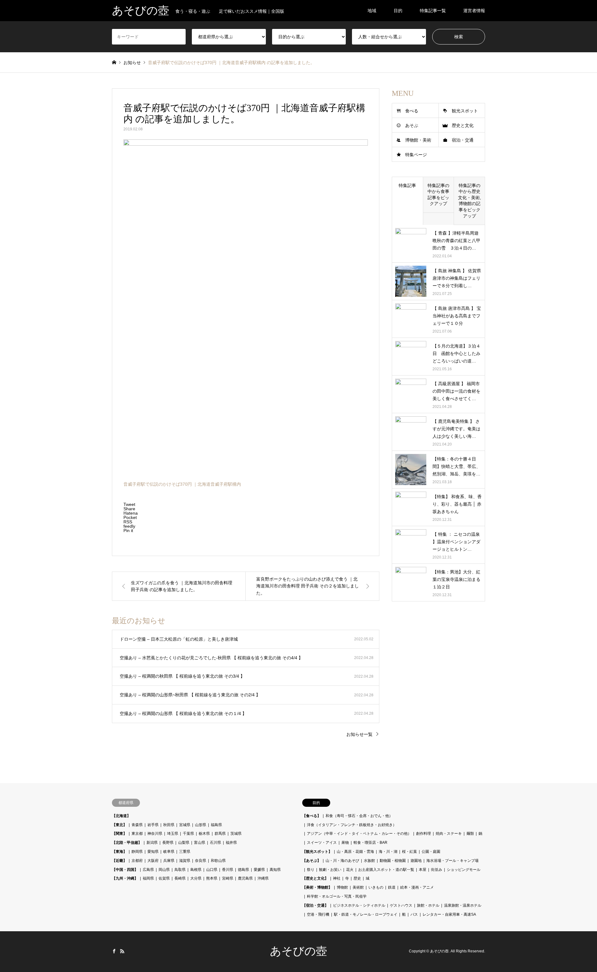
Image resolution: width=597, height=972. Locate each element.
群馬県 (220, 833)
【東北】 (119, 825)
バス (414, 914)
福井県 (231, 842)
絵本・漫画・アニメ (417, 887)
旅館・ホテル (428, 905)
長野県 (168, 842)
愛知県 (153, 851)
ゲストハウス (401, 905)
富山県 (199, 842)
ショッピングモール (463, 869)
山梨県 (183, 842)
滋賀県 (184, 860)
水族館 (369, 860)
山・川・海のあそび (342, 860)
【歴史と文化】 (315, 878)
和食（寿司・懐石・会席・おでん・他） (359, 816)
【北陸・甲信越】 (127, 842)
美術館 (358, 887)
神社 (336, 878)
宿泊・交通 (463, 140)
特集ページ (416, 154)
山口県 (211, 869)
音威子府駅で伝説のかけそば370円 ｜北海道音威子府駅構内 (182, 484)
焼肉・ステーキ (449, 833)
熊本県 (211, 878)
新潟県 (152, 842)
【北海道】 (121, 816)
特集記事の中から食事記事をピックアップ (438, 194)
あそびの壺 (298, 951)
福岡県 (148, 878)
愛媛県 (259, 869)
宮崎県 (227, 878)
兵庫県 (168, 860)
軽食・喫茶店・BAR (370, 842)
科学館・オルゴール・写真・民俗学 (337, 896)
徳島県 (243, 869)
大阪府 (153, 860)
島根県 (195, 869)
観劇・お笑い (330, 869)
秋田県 (168, 825)
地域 (372, 10)
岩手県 (153, 825)
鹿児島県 (245, 878)
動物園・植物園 (393, 860)
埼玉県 (172, 833)
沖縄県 (263, 878)
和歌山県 (218, 860)
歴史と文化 (463, 125)
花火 (350, 869)
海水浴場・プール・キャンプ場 (452, 860)
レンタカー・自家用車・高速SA (449, 914)
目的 (398, 10)
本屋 (422, 869)
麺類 (470, 833)
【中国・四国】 (125, 869)
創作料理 (423, 833)
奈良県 (200, 860)
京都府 (137, 860)
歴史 (357, 878)
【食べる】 (311, 816)
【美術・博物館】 (317, 887)
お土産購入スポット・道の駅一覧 (386, 869)
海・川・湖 (388, 851)
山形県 (200, 825)
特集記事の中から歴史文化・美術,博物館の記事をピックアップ (469, 200)
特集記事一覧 (433, 10)
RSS (122, 951)
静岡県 (137, 851)
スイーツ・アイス (322, 842)
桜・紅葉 (409, 851)
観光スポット (465, 110)
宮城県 (184, 825)
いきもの (375, 887)
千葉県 (188, 833)
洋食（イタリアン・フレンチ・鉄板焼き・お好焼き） (351, 825)
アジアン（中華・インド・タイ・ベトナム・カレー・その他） (359, 833)
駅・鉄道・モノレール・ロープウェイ (365, 914)
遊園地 (416, 860)
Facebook (114, 951)
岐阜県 (168, 851)
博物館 (342, 887)
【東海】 (119, 851)
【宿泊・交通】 (315, 905)
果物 (345, 842)
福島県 (216, 825)
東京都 (137, 833)
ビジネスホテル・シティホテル (359, 905)
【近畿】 (119, 860)
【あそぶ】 (311, 860)
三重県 (184, 851)
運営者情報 (474, 10)
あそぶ (411, 125)
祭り (310, 869)
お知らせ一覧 (359, 734)
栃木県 (204, 833)
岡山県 (164, 869)
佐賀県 (164, 878)
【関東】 (119, 833)
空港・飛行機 (318, 914)
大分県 (195, 878)
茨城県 (236, 833)
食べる (411, 110)
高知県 (275, 869)
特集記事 (407, 185)
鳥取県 (180, 869)
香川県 (227, 869)
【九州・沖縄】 (125, 878)
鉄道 (392, 887)
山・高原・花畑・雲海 (355, 851)
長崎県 (180, 878)
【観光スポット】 (317, 851)
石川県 (215, 842)
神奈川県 (154, 833)
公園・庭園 (431, 851)
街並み (436, 869)
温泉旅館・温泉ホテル (462, 905)
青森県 (137, 825)
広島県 (148, 869)
